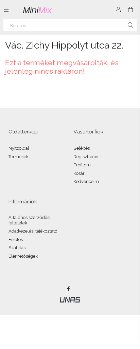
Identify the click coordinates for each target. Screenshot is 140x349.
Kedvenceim (86, 181)
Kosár (79, 173)
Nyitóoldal (18, 148)
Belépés (81, 148)
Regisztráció (85, 156)
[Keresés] (130, 25)
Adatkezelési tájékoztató (32, 231)
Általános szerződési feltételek (29, 220)
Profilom (82, 164)
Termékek (18, 156)
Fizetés (15, 239)
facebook (68, 289)
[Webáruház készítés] (70, 299)
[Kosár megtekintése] (130, 9)
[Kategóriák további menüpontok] (6, 9)
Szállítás (16, 247)
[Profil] (118, 9)
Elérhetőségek (23, 256)
